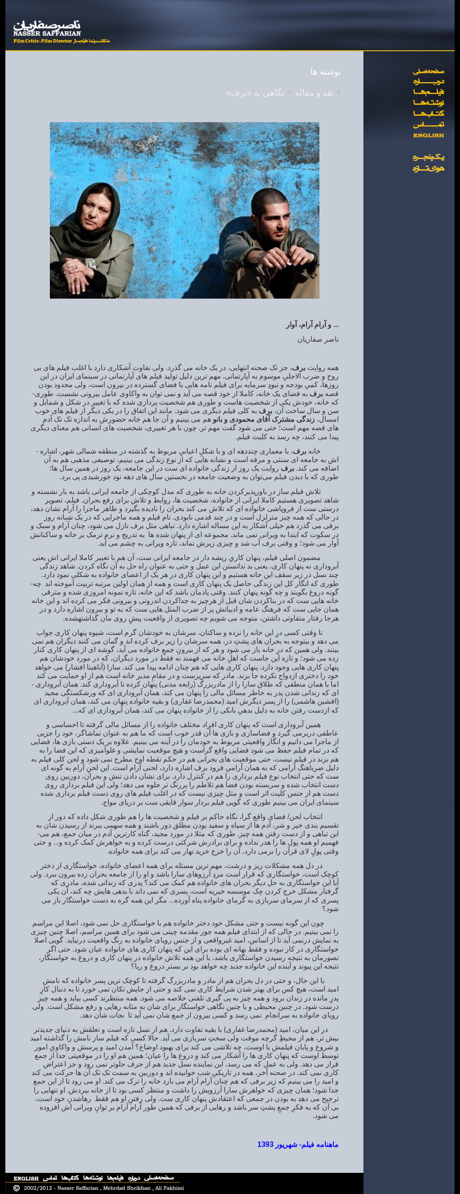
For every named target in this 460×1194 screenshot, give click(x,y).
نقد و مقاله (314, 92)
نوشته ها (325, 71)
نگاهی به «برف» (255, 92)
